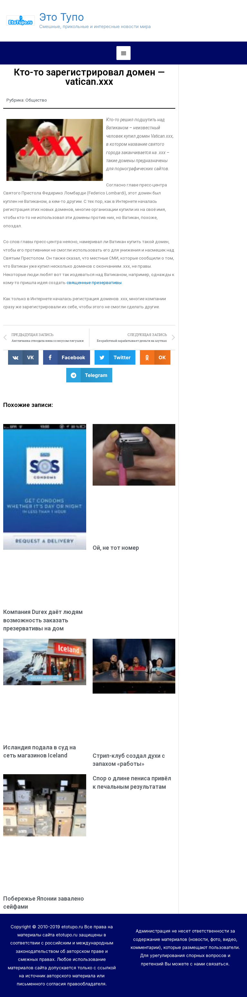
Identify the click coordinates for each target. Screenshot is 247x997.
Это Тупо (61, 17)
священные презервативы (94, 282)
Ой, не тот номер (116, 547)
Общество (36, 100)
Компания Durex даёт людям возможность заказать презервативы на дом (43, 619)
